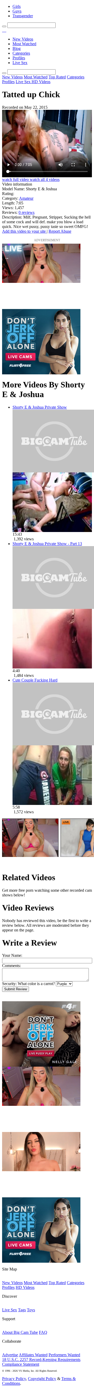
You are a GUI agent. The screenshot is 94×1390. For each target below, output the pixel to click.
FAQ (43, 1332)
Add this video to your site (24, 231)
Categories (21, 53)
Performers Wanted (64, 1355)
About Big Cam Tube (20, 1332)
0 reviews (26, 212)
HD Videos (41, 81)
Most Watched (24, 44)
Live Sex (20, 62)
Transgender (23, 16)
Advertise (10, 1355)
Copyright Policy (42, 1378)
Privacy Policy (14, 1378)
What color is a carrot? (36, 983)
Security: (9, 983)
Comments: (11, 965)
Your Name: (12, 955)
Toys (31, 1310)
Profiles (19, 58)
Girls (17, 6)
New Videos (23, 39)
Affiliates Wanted (33, 1355)
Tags (22, 1310)
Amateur (26, 198)
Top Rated (57, 77)
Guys (17, 11)
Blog (17, 48)
